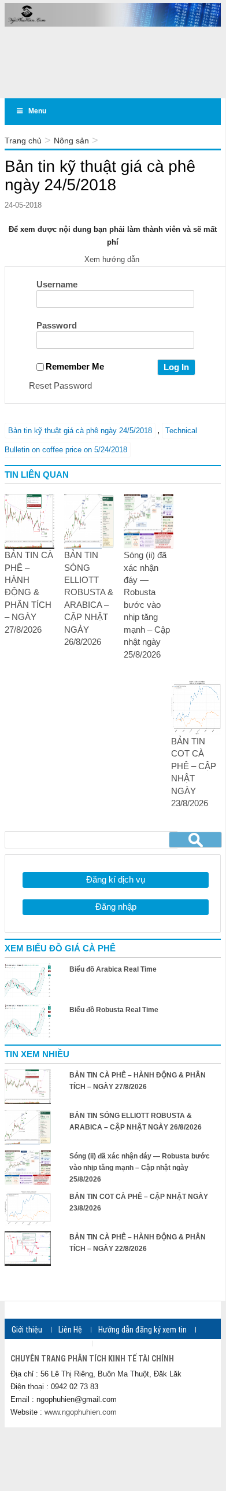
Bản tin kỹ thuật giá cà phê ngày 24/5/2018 (80, 430)
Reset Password (60, 385)
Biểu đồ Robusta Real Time (113, 1010)
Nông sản (71, 140)
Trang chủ (23, 140)
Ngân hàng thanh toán (48, 1343)
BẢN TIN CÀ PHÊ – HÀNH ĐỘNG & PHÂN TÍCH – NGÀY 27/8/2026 (29, 592)
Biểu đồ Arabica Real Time (113, 969)
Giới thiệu (27, 1329)
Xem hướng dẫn (113, 259)
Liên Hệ (70, 1329)
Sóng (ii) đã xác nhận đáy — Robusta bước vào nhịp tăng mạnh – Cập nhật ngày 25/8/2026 (147, 604)
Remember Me (75, 366)
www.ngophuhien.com (81, 1412)
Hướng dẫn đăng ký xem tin (142, 1329)
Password (56, 325)
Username (56, 284)
